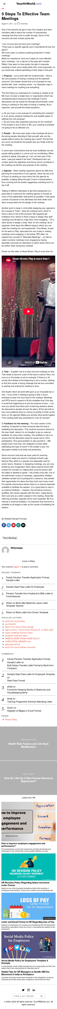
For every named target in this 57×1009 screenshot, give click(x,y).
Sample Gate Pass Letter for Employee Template (31, 674)
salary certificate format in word (19, 632)
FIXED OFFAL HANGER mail (17, 641)
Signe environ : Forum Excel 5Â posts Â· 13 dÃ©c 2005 (29, 629)
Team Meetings (10, 537)
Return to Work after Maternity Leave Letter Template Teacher (27, 604)
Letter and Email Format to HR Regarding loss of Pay (27, 922)
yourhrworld (10, 624)
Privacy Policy (11, 719)
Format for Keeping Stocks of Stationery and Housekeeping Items (28, 691)
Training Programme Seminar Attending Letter (29, 701)
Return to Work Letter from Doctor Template (27, 612)
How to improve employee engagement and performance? (23, 844)
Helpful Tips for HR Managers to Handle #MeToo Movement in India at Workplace (25, 973)
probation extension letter (16, 635)
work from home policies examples (20, 647)
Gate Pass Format (16, 680)
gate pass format (12, 644)
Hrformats (24, 23)
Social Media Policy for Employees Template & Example (24, 961)
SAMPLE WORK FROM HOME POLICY (22, 638)
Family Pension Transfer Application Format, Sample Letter (28, 579)
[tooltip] (4, 525)
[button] (41, 996)
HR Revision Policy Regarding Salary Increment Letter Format (25, 883)
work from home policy (15, 621)
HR (3, 8)
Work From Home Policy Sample (19, 626)
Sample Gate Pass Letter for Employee (25, 586)
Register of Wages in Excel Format (24, 710)
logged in (17, 566)
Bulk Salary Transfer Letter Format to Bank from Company (30, 667)
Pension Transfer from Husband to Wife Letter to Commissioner (29, 595)
